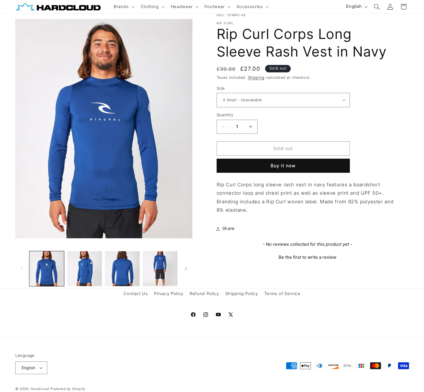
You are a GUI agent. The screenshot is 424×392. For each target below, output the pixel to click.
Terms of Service (282, 294)
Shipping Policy (241, 294)
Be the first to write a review (307, 257)
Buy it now (283, 165)
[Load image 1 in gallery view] (46, 268)
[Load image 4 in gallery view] (160, 268)
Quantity (225, 114)
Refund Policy (204, 294)
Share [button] (228, 228)
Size (221, 88)
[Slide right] (186, 268)
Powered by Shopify (67, 389)
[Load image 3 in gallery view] (122, 268)
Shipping (256, 77)
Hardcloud (40, 389)
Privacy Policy (168, 294)
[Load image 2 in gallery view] (84, 268)
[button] (123, 6)
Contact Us (135, 294)
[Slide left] (21, 268)
